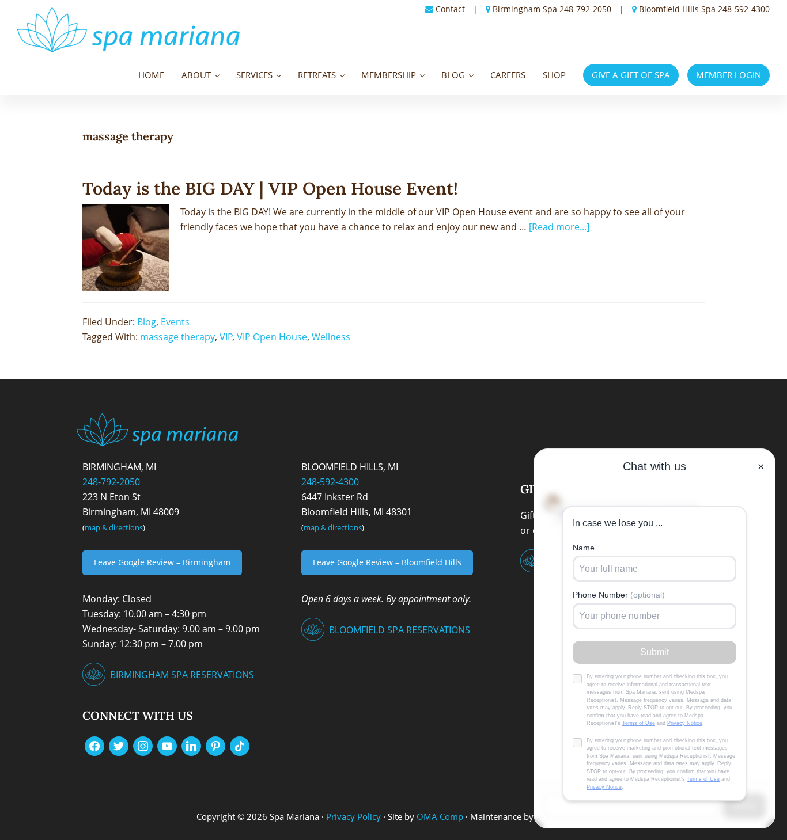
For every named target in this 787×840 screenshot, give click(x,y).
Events (175, 322)
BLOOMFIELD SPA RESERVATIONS (399, 630)
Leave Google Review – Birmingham (162, 562)
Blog (146, 322)
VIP (226, 336)
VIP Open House (272, 336)
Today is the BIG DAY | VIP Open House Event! (270, 188)
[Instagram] (143, 745)
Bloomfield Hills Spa (677, 8)
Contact (450, 8)
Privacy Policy (353, 816)
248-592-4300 (744, 8)
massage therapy (177, 336)
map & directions (114, 527)
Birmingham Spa (525, 8)
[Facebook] (94, 745)
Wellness (331, 336)
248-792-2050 (585, 8)
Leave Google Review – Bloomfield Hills (387, 562)
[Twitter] (118, 745)
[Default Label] (167, 745)
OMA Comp (440, 816)
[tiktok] (239, 745)
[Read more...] (559, 226)
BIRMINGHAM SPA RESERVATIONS (182, 674)
